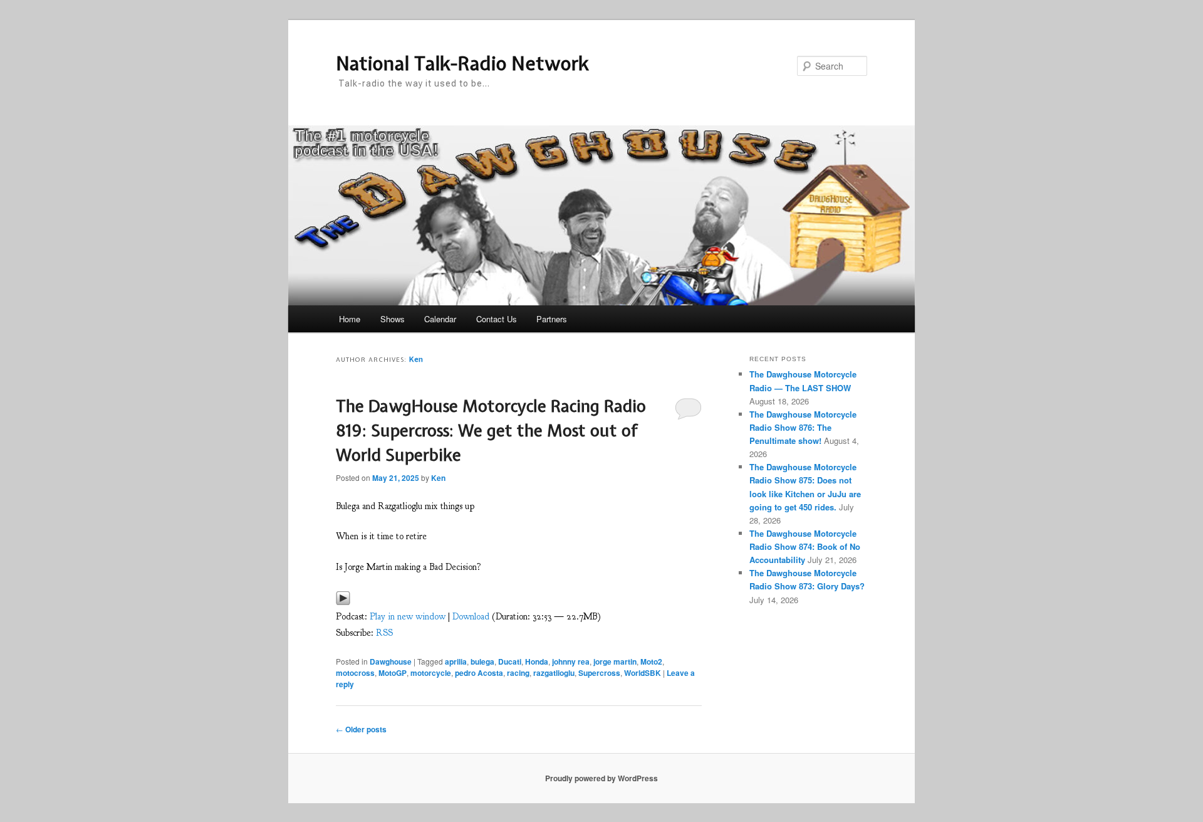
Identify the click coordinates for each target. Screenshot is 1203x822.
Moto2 (651, 661)
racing (518, 672)
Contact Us (496, 319)
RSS (384, 633)
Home (349, 319)
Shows (392, 319)
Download (470, 617)
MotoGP (392, 672)
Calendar (440, 319)
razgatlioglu (554, 672)
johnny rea (571, 661)
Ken (416, 359)
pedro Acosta (479, 672)
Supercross (599, 672)
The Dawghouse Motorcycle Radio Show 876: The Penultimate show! (803, 427)
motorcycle (430, 672)
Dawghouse (391, 661)
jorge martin (615, 661)
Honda (536, 661)
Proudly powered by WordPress (601, 778)
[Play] (343, 601)
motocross (355, 672)
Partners (551, 319)
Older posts (361, 729)
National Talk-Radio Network (462, 63)
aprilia (456, 661)
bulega (482, 661)
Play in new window (407, 617)
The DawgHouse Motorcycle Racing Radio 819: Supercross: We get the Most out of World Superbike (491, 430)
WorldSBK (642, 672)
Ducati (509, 661)
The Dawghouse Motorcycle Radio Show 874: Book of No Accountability (804, 546)
